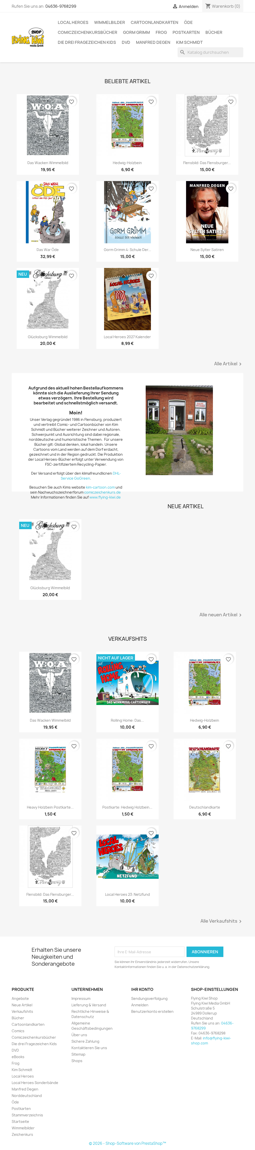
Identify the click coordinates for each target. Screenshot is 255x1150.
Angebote (20, 998)
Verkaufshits (22, 1011)
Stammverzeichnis (27, 1115)
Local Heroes (73, 22)
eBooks (18, 1056)
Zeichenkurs (22, 1134)
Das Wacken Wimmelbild (47, 162)
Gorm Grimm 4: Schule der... (127, 249)
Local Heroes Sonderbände (35, 1082)
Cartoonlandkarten (154, 22)
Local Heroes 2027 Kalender (127, 336)
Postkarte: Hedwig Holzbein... (127, 807)
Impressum (80, 998)
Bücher (213, 32)
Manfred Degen (153, 42)
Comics (18, 1030)
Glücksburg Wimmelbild (47, 336)
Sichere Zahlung (85, 1041)
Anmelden (139, 1005)
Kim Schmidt (189, 42)
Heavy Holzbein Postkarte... (50, 807)
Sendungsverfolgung (149, 998)
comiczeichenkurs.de (103, 492)
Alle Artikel (228, 364)
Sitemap (78, 1054)
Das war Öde (48, 249)
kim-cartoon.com (100, 487)
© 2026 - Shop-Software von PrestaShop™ (127, 1143)
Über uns (79, 1034)
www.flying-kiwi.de (105, 497)
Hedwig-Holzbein (127, 162)
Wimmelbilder (109, 22)
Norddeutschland (27, 1095)
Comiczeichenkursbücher (87, 32)
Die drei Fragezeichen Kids (87, 42)
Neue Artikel (22, 1005)
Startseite (20, 1121)
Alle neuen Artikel (221, 615)
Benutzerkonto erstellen (152, 1011)
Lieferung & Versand (88, 1005)
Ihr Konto (142, 989)
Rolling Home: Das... (127, 720)
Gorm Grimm (136, 32)
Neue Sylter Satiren (207, 249)
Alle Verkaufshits (221, 921)
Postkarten (186, 32)
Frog (161, 32)
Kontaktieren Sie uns (89, 1047)
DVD (126, 42)
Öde (188, 22)
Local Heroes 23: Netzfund (127, 894)
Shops (76, 1060)
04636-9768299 (60, 6)
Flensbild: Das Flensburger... (207, 162)
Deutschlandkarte (204, 807)
